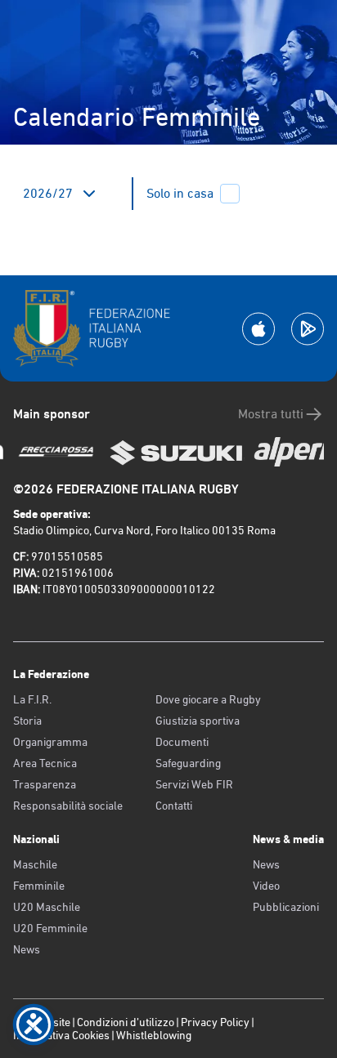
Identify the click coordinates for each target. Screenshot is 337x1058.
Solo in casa (179, 193)
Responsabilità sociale (68, 805)
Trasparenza (44, 784)
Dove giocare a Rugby (208, 699)
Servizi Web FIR (194, 784)
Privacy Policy (215, 1022)
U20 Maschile (46, 906)
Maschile (35, 864)
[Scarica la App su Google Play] (307, 329)
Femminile (39, 885)
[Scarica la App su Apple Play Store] (258, 329)
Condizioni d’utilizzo (125, 1022)
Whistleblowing (153, 1035)
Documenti (182, 741)
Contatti (173, 805)
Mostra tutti (270, 414)
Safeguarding (188, 763)
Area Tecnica (45, 763)
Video (266, 885)
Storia (27, 720)
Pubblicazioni (286, 906)
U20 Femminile (50, 928)
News (26, 949)
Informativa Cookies (61, 1035)
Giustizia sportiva (197, 720)
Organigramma (50, 741)
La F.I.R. (32, 699)
